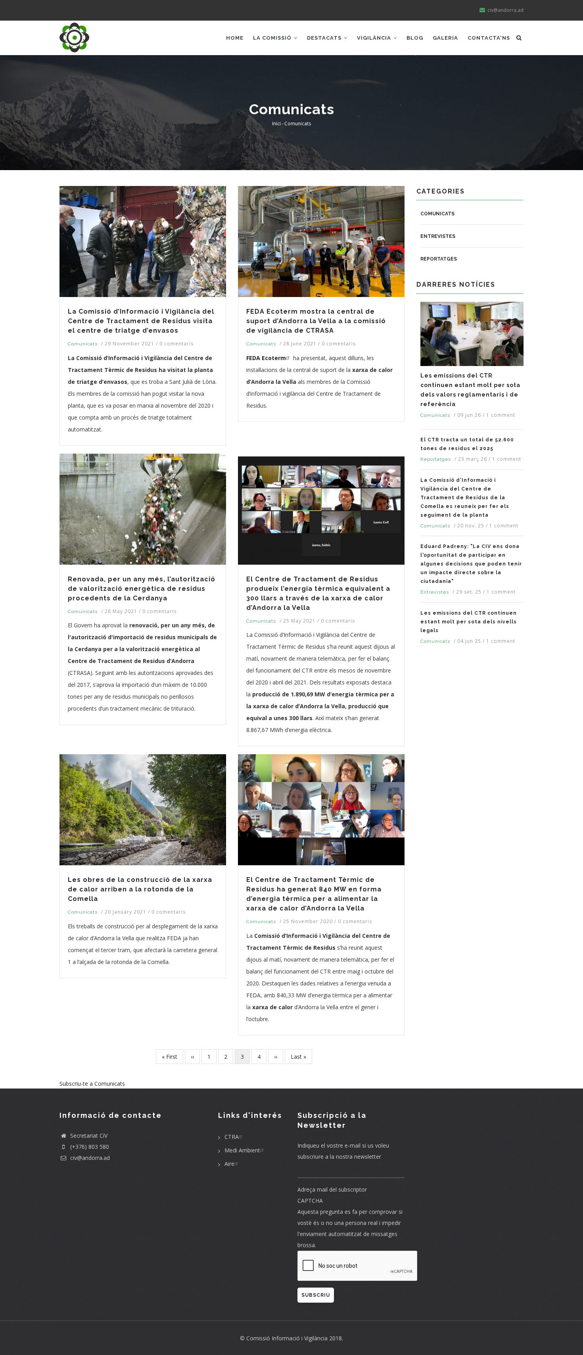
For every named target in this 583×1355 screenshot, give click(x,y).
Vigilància (375, 38)
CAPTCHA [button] (310, 1200)
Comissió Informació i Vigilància (287, 1338)
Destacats (325, 38)
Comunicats (83, 344)
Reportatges (438, 259)
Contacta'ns (489, 38)
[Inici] (74, 36)
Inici (276, 123)
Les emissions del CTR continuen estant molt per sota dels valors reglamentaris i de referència (470, 389)
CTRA (231, 1136)
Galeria (445, 38)
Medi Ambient (242, 1150)
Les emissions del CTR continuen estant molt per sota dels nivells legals (468, 621)
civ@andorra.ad (89, 1157)
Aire (229, 1163)
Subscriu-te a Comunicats (92, 1083)
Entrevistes (437, 236)
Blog (415, 38)
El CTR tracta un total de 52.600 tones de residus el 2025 (467, 444)
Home (235, 38)
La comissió (273, 38)
